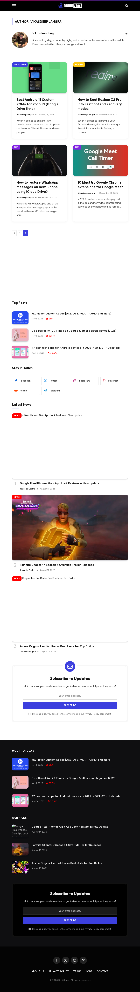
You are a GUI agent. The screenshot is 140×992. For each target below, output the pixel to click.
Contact (103, 971)
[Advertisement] (70, 268)
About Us (37, 971)
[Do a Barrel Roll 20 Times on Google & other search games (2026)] (20, 334)
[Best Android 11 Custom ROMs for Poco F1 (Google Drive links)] (39, 77)
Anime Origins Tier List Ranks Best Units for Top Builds (57, 646)
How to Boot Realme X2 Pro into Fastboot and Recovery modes (100, 104)
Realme (79, 64)
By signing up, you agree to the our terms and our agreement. (71, 714)
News (17, 415)
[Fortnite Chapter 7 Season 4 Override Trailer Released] (70, 527)
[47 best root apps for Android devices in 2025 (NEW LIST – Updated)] (20, 352)
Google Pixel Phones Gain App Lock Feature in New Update (59, 483)
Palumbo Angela (28, 651)
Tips (16, 147)
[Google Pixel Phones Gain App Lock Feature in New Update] (70, 446)
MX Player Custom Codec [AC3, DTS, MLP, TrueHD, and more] (71, 313)
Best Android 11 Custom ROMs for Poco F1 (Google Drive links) (38, 104)
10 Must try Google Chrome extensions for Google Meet (100, 185)
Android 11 (20, 64)
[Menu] (14, 6)
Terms (77, 971)
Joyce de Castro (27, 488)
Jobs (89, 971)
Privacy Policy (92, 714)
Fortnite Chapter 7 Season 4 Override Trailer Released (57, 564)
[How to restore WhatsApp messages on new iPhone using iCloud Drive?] (39, 160)
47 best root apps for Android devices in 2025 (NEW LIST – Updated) (76, 347)
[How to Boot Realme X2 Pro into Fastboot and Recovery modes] (100, 77)
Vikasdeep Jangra (44, 33)
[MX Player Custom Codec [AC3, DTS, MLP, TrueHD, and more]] (20, 317)
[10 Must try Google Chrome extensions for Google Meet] (100, 160)
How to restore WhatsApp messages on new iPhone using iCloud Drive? (37, 187)
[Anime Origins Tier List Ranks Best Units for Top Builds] (70, 609)
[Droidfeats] (70, 6)
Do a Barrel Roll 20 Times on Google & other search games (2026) (74, 330)
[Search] (126, 6)
